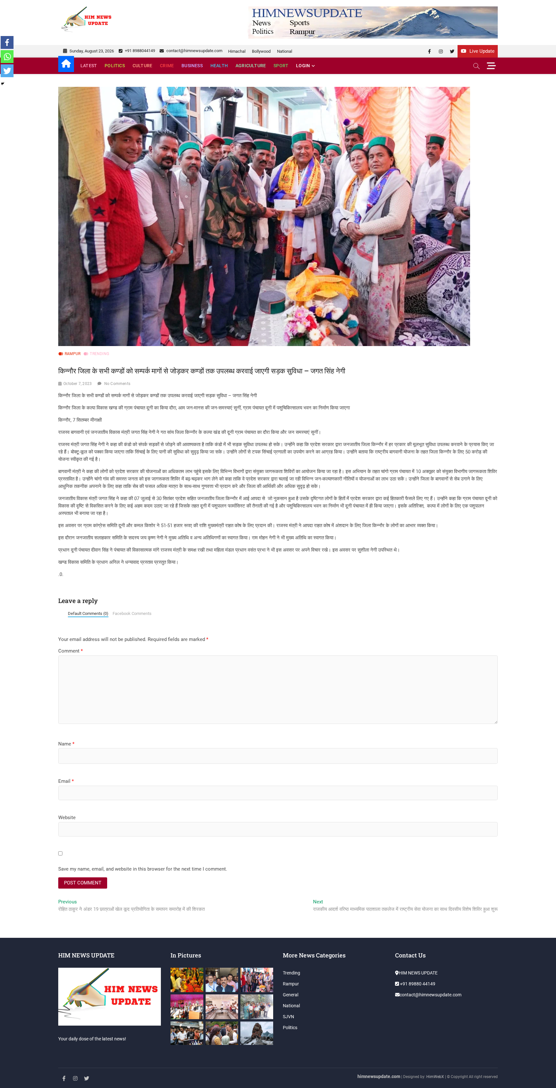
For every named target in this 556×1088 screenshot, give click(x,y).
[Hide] (2, 83)
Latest (88, 65)
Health (219, 65)
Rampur (72, 354)
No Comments (117, 383)
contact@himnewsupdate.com (193, 50)
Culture (142, 65)
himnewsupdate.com (378, 1076)
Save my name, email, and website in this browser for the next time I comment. (142, 869)
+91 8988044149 (139, 50)
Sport (280, 65)
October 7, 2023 (77, 383)
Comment (70, 651)
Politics (115, 65)
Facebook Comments (132, 613)
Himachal (237, 51)
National (284, 51)
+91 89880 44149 (417, 983)
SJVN (288, 1016)
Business (192, 65)
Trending (99, 354)
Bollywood (261, 51)
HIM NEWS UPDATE (418, 972)
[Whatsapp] (7, 56)
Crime (167, 65)
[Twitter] (7, 70)
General (290, 994)
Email (66, 781)
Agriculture (251, 65)
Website (67, 817)
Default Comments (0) (88, 613)
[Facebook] (7, 42)
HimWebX (435, 1076)
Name (66, 744)
